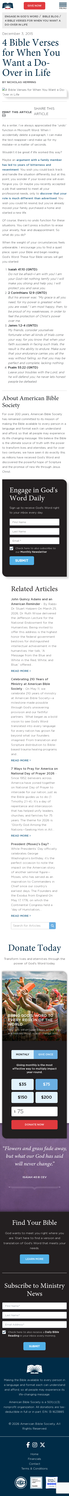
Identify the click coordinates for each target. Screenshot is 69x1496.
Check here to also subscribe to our (35, 550)
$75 (46, 1084)
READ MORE (20, 671)
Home (34, 1454)
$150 (22, 1097)
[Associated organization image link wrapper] (21, 1483)
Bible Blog (51, 17)
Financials (34, 1459)
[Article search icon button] (52, 925)
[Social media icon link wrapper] (28, 1445)
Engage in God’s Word (21, 17)
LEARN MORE (34, 1259)
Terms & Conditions (34, 1469)
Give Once (45, 1055)
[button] (63, 4)
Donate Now (34, 1125)
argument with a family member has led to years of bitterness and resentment (32, 165)
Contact (34, 1464)
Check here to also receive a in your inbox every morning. (33, 1334)
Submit (21, 560)
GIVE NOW (34, 6)
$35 (22, 1084)
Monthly (22, 1055)
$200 (46, 1097)
